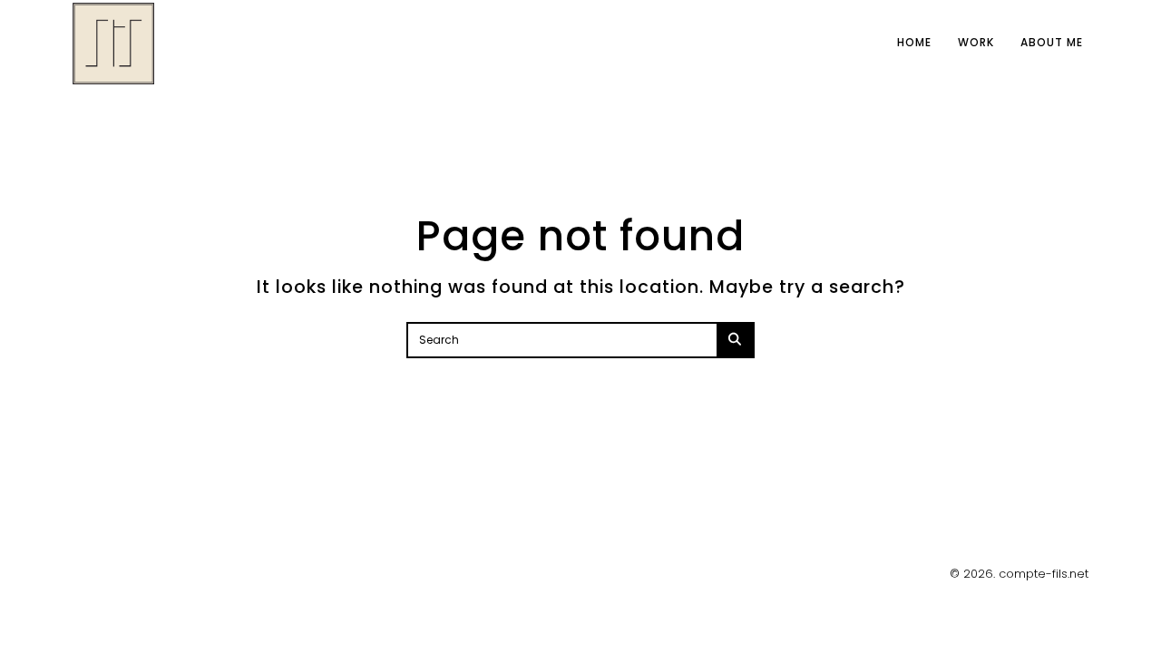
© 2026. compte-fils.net (1019, 573)
